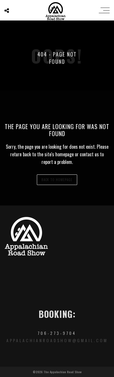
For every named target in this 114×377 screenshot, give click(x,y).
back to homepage (57, 179)
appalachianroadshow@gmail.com (57, 340)
